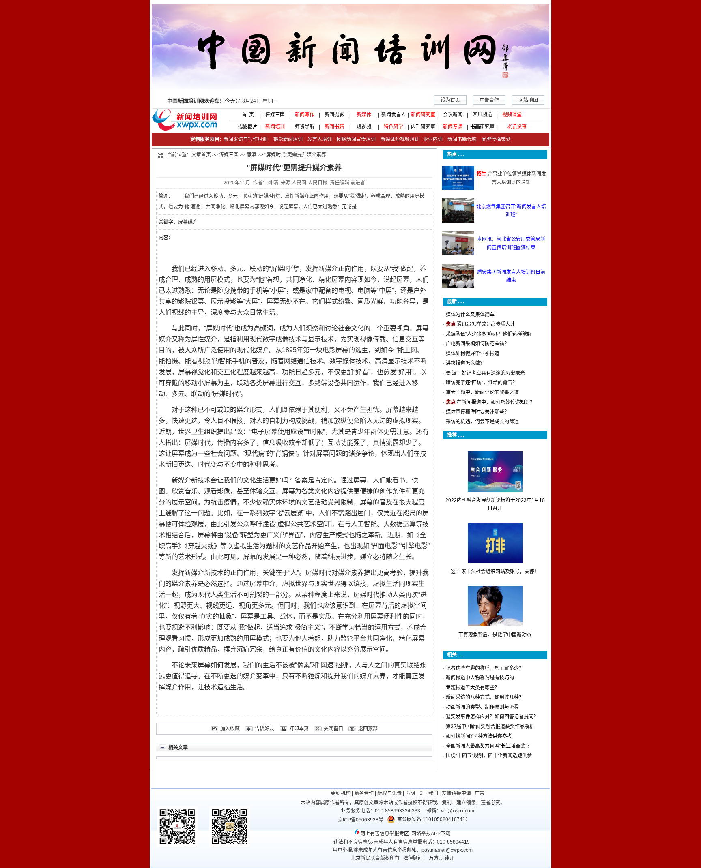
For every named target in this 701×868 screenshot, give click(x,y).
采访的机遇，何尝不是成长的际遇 (482, 421)
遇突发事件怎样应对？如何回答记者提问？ (492, 717)
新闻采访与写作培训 (244, 139)
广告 (479, 793)
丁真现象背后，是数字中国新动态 (494, 635)
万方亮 (436, 858)
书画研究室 (482, 127)
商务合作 (364, 793)
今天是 (222, 101)
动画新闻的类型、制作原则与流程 (482, 707)
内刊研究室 (423, 127)
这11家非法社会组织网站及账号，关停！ (495, 571)
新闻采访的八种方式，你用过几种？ (485, 697)
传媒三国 (275, 115)
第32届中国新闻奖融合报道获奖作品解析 (490, 726)
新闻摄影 (334, 115)
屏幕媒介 (188, 222)
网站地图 (528, 100)
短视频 (364, 127)
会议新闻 (452, 115)
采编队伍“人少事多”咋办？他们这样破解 (489, 334)
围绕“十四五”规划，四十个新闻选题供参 (489, 756)
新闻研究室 (423, 115)
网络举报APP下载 (430, 833)
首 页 (245, 115)
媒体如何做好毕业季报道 (472, 353)
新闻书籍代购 (460, 139)
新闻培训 (275, 127)
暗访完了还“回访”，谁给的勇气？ (481, 383)
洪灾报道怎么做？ (465, 363)
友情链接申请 (456, 793)
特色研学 (393, 127)
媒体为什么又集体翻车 (470, 314)
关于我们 (428, 793)
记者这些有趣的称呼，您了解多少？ (485, 668)
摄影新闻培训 (288, 139)
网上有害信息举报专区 (384, 833)
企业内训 (431, 139)
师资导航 (304, 127)
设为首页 (450, 100)
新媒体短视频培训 (400, 139)
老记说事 (517, 127)
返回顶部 (368, 728)
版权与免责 (389, 793)
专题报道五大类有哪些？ (472, 687)
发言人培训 (320, 139)
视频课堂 (512, 115)
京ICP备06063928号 (360, 820)
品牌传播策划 (494, 139)
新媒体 (364, 115)
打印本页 (299, 728)
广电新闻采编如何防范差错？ (477, 344)
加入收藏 (230, 728)
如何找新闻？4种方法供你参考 (479, 736)
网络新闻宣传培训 (356, 139)
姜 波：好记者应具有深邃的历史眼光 (485, 373)
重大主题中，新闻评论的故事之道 (482, 392)
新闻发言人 (393, 115)
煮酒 (251, 155)
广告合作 (489, 100)
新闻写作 (304, 115)
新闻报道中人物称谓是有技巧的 (480, 678)
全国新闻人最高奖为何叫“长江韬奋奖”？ (489, 746)
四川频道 (482, 115)
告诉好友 (264, 728)
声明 (410, 793)
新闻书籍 (334, 127)
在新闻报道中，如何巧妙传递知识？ (496, 402)
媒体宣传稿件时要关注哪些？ (477, 412)
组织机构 (340, 793)
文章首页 (201, 155)
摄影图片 (245, 127)
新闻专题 (452, 127)
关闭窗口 (333, 728)
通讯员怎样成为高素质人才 (486, 324)
